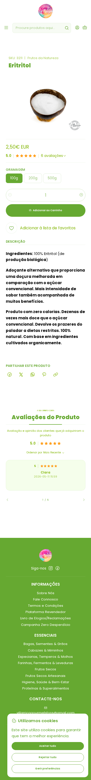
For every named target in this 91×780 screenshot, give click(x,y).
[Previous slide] (9, 500)
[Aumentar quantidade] (81, 195)
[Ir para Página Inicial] (45, 11)
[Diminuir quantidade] (10, 195)
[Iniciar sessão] (77, 28)
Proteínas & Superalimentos (45, 688)
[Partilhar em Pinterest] (44, 374)
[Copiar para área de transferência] (56, 374)
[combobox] (41, 28)
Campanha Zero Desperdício (45, 624)
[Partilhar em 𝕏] (21, 374)
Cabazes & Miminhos (45, 650)
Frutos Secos (45, 669)
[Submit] (66, 28)
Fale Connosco (45, 599)
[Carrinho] (84, 28)
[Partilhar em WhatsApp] (32, 374)
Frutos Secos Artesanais (45, 675)
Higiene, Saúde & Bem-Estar (45, 682)
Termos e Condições (45, 605)
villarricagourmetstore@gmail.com (46, 712)
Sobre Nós (45, 593)
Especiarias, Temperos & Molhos (45, 656)
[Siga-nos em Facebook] (57, 568)
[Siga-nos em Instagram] (50, 568)
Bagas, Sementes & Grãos (45, 643)
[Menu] (6, 28)
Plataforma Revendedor (46, 612)
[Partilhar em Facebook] (10, 374)
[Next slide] (81, 500)
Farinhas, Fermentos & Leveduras (45, 663)
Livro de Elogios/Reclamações (45, 618)
